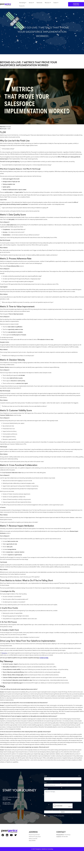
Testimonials (39, 2)
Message (46, 788)
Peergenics (4, 653)
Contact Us (21, 6)
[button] (23, 2)
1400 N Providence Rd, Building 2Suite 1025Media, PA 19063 (11, 798)
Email (45, 782)
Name (45, 776)
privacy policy (61, 815)
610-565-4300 (8, 803)
